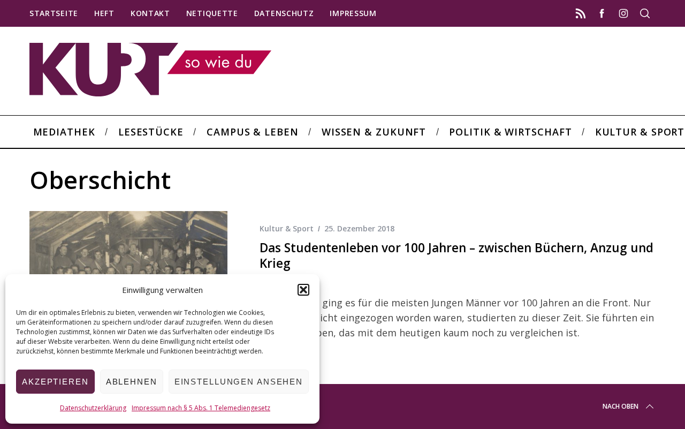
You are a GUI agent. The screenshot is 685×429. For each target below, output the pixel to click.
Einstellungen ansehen (238, 381)
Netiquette (212, 13)
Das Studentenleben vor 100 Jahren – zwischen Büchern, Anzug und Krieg (456, 255)
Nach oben (620, 406)
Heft (104, 13)
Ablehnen (131, 381)
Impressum (353, 13)
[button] (303, 289)
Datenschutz (284, 13)
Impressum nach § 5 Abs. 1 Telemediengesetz (201, 407)
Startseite (53, 13)
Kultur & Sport (287, 228)
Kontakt (150, 13)
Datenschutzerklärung (93, 407)
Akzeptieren (55, 381)
